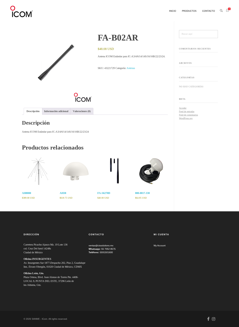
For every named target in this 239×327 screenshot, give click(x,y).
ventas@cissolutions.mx (101, 245)
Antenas (130, 68)
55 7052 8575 (108, 249)
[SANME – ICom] (22, 11)
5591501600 (106, 252)
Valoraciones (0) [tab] (82, 111)
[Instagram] (213, 319)
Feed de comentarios (188, 115)
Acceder (182, 108)
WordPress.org (186, 118)
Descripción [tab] (33, 111)
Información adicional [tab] (56, 111)
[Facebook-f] (208, 319)
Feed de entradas (186, 111)
